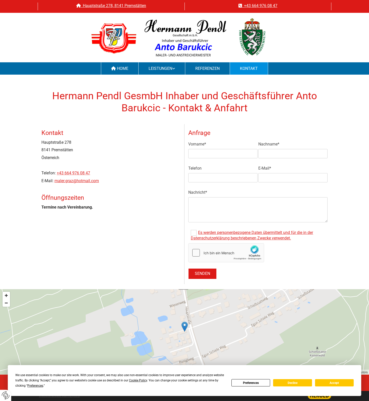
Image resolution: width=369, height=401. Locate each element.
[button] (184, 327)
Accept (334, 383)
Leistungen (160, 68)
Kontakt (249, 68)
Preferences (251, 383)
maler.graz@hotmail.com (76, 180)
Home (122, 68)
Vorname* (197, 144)
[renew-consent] (5, 395)
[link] (162, 68)
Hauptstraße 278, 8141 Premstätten (111, 5)
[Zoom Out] (6, 303)
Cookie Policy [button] (138, 380)
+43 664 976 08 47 (257, 5)
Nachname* (268, 144)
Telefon (195, 168)
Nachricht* (197, 192)
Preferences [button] (35, 385)
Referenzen (207, 68)
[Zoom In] (6, 295)
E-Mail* (264, 168)
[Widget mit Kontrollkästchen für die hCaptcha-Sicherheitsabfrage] (226, 252)
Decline (292, 383)
